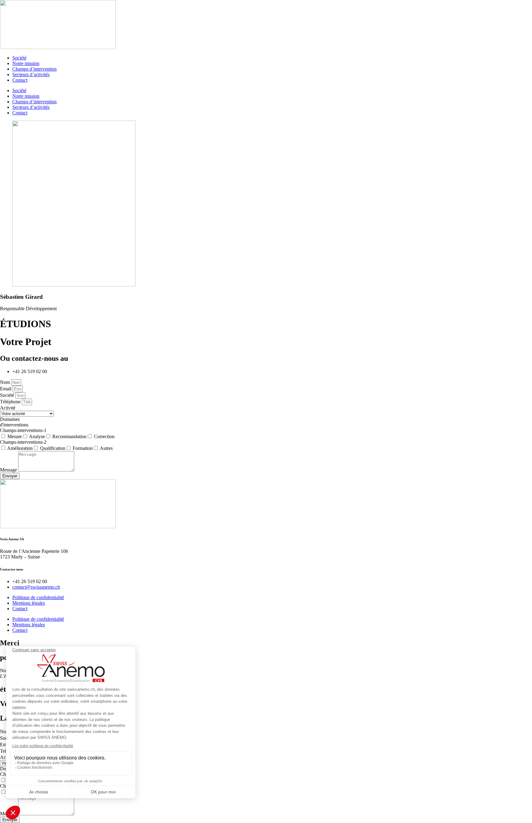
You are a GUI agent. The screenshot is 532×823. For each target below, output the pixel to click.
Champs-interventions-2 (23, 442)
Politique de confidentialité (38, 597)
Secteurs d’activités (31, 74)
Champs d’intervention (34, 69)
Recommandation (69, 436)
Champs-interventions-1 (23, 430)
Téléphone (11, 401)
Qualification (52, 448)
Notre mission (25, 63)
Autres (106, 448)
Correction (104, 436)
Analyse (37, 436)
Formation (83, 448)
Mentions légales (28, 603)
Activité (7, 407)
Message (9, 469)
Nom (5, 382)
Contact (19, 80)
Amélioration (20, 448)
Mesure (14, 436)
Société (19, 57)
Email (6, 388)
